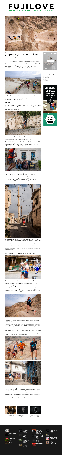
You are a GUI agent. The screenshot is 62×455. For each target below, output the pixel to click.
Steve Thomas (8, 57)
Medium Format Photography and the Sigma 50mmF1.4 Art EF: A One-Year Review (26, 440)
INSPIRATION (22, 1)
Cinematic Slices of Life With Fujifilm (12, 442)
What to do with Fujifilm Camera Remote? (22, 416)
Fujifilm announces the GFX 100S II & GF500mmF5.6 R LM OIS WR (53, 443)
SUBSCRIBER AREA (45, 1)
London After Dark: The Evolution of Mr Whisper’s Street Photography (12, 434)
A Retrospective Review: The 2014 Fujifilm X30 (39, 444)
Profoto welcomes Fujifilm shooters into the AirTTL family (35, 416)
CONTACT (39, 1)
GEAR (26, 1)
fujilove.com (55, 452)
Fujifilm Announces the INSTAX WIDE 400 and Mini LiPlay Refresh (53, 438)
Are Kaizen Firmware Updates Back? (53, 434)
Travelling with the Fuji (10, 415)
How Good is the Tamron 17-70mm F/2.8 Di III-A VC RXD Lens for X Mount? (39, 436)
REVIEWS (30, 1)
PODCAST (34, 1)
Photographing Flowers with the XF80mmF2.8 (12, 439)
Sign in (51, 1)
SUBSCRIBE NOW (12, 1)
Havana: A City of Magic (12, 429)
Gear (5, 52)
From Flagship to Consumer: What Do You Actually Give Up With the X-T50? (26, 435)
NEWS (17, 1)
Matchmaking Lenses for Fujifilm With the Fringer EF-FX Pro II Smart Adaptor (39, 431)
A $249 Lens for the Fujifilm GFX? (39, 440)
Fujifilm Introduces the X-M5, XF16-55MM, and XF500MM (26, 430)
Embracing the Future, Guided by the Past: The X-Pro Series (26, 445)
